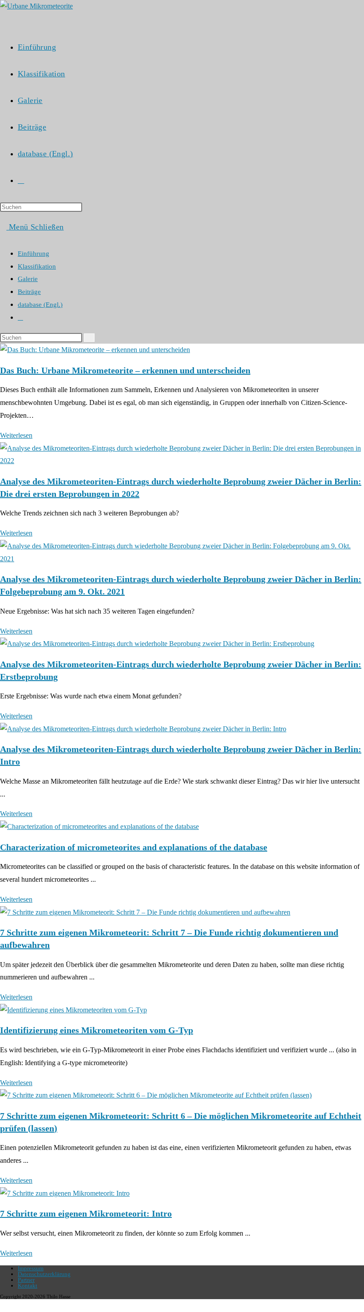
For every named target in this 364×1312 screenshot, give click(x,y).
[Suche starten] (89, 337)
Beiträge (29, 291)
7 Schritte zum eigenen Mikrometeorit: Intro (86, 1213)
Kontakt (27, 1285)
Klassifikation (37, 266)
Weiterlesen (19, 435)
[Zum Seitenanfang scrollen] (2, 1305)
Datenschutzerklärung (44, 1274)
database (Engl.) (40, 304)
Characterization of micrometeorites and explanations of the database (133, 847)
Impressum (31, 1268)
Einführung (33, 253)
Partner (26, 1279)
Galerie (28, 278)
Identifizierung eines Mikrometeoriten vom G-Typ (96, 1030)
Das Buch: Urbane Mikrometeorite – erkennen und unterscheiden (125, 370)
